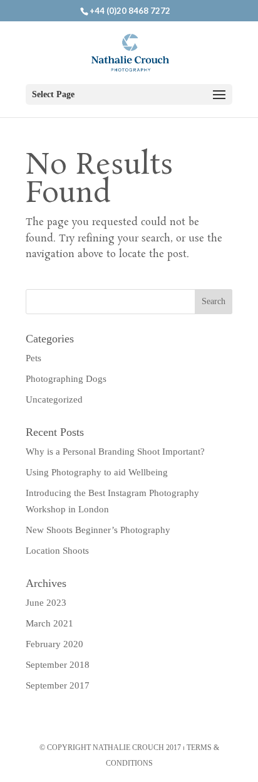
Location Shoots (57, 551)
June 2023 (46, 603)
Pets (33, 358)
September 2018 (58, 665)
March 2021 (49, 623)
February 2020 (54, 644)
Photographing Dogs (66, 379)
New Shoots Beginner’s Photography (98, 530)
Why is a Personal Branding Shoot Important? (115, 451)
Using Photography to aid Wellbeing (97, 472)
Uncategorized (54, 399)
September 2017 (58, 685)
